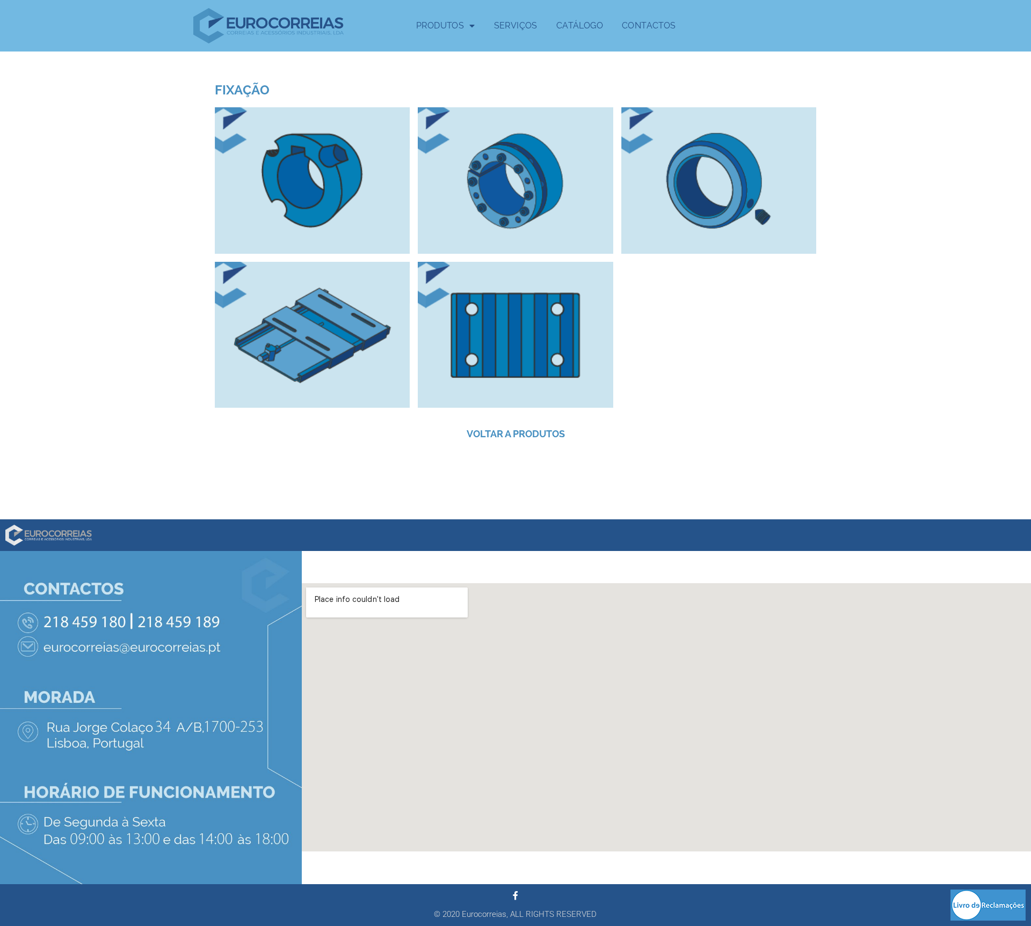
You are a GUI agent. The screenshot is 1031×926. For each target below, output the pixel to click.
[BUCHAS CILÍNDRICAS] (515, 180)
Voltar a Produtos (516, 433)
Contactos (649, 25)
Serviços (516, 25)
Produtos (440, 25)
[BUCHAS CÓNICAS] (312, 180)
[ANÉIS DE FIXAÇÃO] (718, 180)
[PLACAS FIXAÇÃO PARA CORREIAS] (515, 335)
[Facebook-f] (515, 895)
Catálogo (579, 25)
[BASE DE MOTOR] (312, 335)
